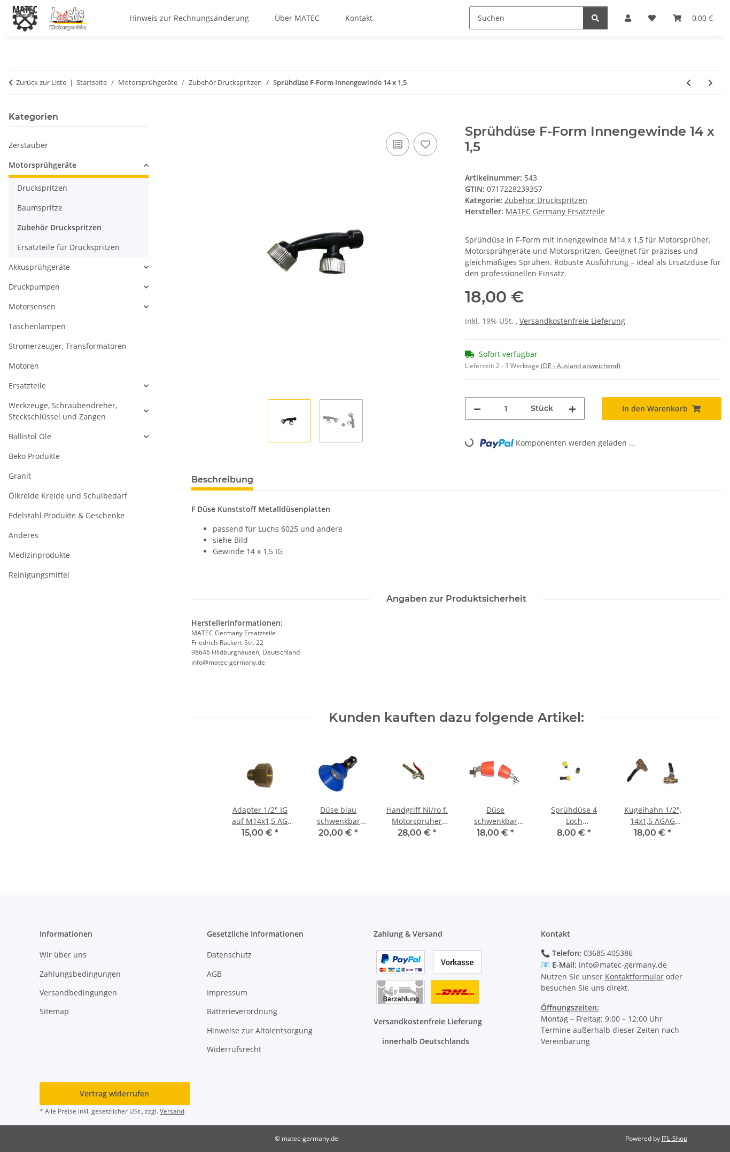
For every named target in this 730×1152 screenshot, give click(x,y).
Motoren (24, 366)
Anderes (23, 535)
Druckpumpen (34, 287)
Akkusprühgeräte (39, 267)
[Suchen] (595, 17)
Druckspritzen (42, 188)
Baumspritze (40, 208)
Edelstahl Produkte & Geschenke (67, 515)
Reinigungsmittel (39, 575)
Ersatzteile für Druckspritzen (68, 247)
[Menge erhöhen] (572, 408)
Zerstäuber (28, 145)
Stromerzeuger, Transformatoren (68, 346)
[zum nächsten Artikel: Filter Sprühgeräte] (710, 82)
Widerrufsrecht (234, 1049)
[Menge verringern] (477, 408)
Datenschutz (229, 954)
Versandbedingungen (78, 992)
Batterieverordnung (242, 1011)
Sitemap (54, 1011)
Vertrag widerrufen (114, 1093)
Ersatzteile (27, 385)
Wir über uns (63, 954)
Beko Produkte (34, 456)
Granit (20, 476)
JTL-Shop (674, 1138)
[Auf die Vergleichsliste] (397, 144)
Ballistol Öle (30, 436)
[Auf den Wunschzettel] (425, 144)
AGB (214, 974)
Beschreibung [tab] (222, 479)
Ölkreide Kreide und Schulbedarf (68, 496)
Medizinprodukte (39, 555)
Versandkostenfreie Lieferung (572, 321)
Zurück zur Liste (41, 82)
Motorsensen (32, 306)
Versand (172, 1111)
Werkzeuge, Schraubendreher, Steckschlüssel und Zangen (63, 411)
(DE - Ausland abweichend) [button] (580, 365)
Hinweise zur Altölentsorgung (260, 1030)
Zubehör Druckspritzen (545, 200)
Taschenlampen (37, 326)
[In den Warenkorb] (199, 118)
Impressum (227, 992)
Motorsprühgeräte (42, 165)
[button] (79, 166)
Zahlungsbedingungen (80, 974)
